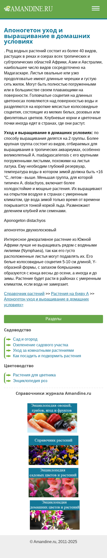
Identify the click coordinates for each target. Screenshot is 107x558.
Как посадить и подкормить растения (47, 356)
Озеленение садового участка (40, 345)
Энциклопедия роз (30, 381)
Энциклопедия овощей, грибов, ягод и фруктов (52, 418)
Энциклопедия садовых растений (53, 482)
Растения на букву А (70, 294)
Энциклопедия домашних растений (54, 515)
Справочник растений (24, 294)
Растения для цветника (34, 375)
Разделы (53, 319)
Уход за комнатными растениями (43, 350)
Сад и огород (25, 339)
